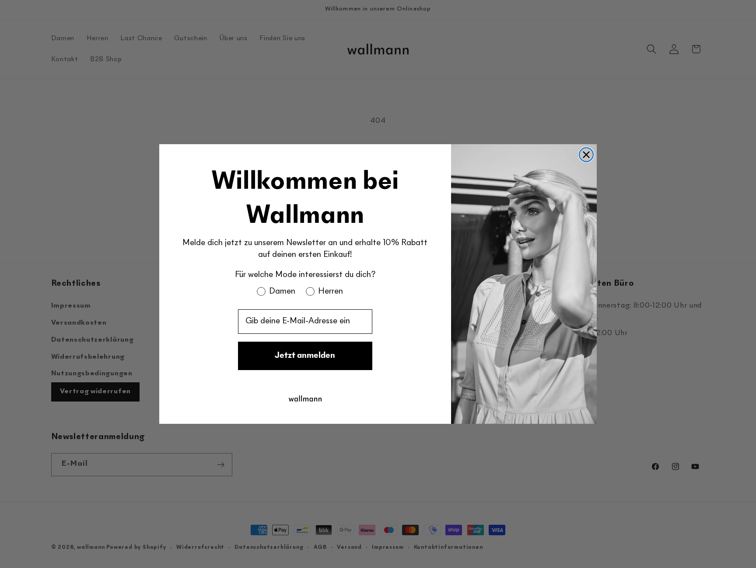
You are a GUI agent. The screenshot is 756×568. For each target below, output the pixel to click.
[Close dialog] (586, 155)
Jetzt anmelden (305, 356)
